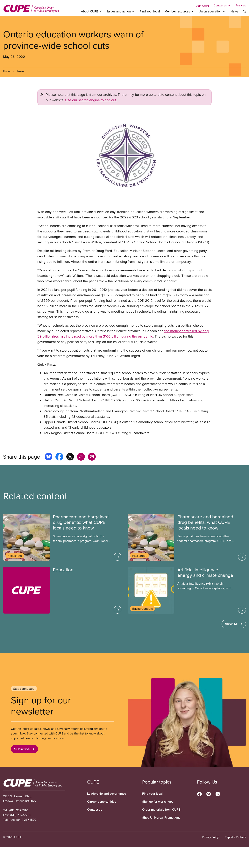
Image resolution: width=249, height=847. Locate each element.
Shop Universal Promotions (161, 817)
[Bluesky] (208, 793)
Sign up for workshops (157, 801)
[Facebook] (199, 793)
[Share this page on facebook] (59, 457)
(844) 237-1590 (26, 819)
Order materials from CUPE (161, 809)
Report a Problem (235, 837)
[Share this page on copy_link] (81, 457)
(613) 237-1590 (19, 810)
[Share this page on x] (70, 457)
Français (241, 5)
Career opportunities (101, 801)
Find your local (150, 11)
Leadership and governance (106, 793)
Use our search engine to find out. (91, 100)
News (234, 11)
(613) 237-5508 (20, 815)
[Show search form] (244, 11)
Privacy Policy (210, 837)
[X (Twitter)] (218, 793)
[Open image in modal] (124, 157)
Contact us (94, 809)
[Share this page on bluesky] (48, 457)
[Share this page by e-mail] (92, 457)
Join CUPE (202, 6)
